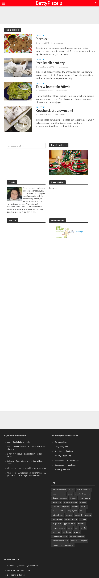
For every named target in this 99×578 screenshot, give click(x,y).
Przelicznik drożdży (50, 63)
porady (88, 515)
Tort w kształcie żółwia (53, 87)
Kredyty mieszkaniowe (64, 451)
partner (69, 515)
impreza (65, 506)
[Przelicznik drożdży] (18, 67)
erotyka (83, 502)
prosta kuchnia (71, 519)
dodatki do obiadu (82, 494)
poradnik (78, 515)
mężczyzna (72, 511)
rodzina (81, 523)
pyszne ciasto (69, 523)
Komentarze (58, 43)
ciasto (55, 494)
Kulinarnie (40, 35)
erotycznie (57, 502)
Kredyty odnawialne (63, 456)
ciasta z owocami (83, 489)
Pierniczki (43, 39)
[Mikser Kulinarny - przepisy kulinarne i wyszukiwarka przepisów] (63, 231)
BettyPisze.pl (50, 3)
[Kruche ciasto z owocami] (18, 119)
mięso (55, 511)
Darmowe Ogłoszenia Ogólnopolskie (22, 565)
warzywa (56, 532)
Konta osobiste (61, 442)
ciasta (71, 489)
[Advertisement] (49, 15)
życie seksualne (67, 545)
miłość (62, 511)
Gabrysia (10, 461)
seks (70, 528)
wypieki (77, 532)
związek (83, 540)
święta (55, 545)
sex (76, 528)
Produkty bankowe (62, 469)
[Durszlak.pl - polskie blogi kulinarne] (77, 231)
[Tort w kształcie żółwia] (18, 91)
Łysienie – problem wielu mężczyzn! (32, 468)
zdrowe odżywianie (60, 540)
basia (9, 442)
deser (62, 494)
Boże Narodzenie (59, 489)
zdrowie (74, 540)
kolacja (83, 506)
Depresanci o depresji (16, 575)
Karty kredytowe (61, 446)
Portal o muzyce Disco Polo (18, 570)
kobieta (75, 506)
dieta (70, 494)
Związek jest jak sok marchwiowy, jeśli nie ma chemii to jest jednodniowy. (26, 474)
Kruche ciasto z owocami (54, 110)
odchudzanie (58, 515)
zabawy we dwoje (77, 536)
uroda (83, 528)
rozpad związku (59, 528)
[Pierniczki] (18, 43)
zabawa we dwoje (60, 536)
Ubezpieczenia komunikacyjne (67, 460)
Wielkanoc (67, 532)
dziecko (73, 498)
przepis (83, 519)
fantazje (56, 506)
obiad (82, 511)
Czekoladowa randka (22, 442)
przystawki (57, 523)
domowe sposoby (60, 498)
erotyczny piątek (70, 502)
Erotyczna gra (84, 498)
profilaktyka (57, 519)
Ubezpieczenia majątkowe (65, 465)
